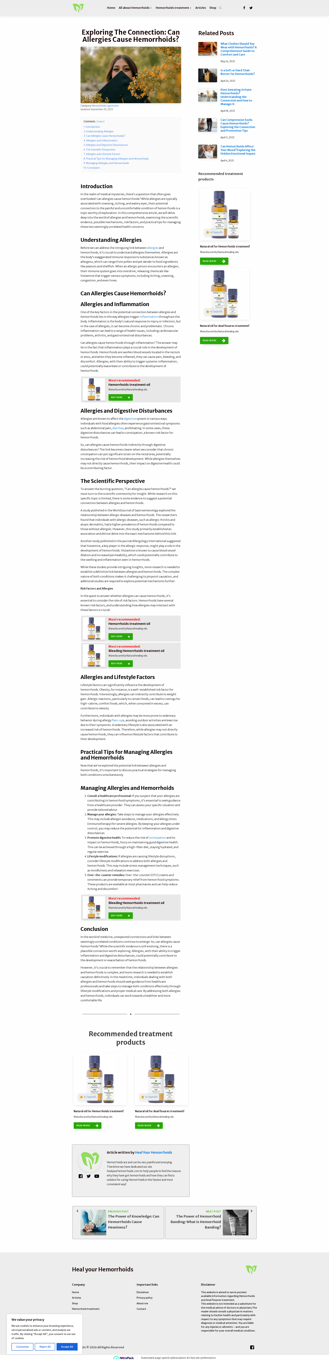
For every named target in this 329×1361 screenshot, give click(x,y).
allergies (153, 248)
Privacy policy (145, 1297)
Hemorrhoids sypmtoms (105, 105)
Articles (76, 1297)
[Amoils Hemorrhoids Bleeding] (94, 655)
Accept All (67, 1346)
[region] (44, 1334)
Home (75, 1292)
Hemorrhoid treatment (86, 1308)
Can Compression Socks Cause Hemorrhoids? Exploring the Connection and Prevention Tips (238, 125)
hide (100, 121)
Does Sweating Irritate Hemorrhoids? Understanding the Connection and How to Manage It (236, 97)
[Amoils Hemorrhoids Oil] (94, 389)
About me (142, 1303)
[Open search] (220, 7)
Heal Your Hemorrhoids (153, 1152)
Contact (141, 1308)
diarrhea (117, 428)
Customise (22, 1346)
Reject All (45, 1346)
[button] (135, 8)
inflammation (149, 316)
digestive (130, 418)
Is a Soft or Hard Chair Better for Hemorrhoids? (238, 72)
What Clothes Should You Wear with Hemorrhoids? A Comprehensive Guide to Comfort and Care (239, 49)
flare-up (117, 720)
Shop (75, 1303)
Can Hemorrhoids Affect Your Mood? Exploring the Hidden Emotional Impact (238, 150)
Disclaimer (143, 1292)
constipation (157, 837)
